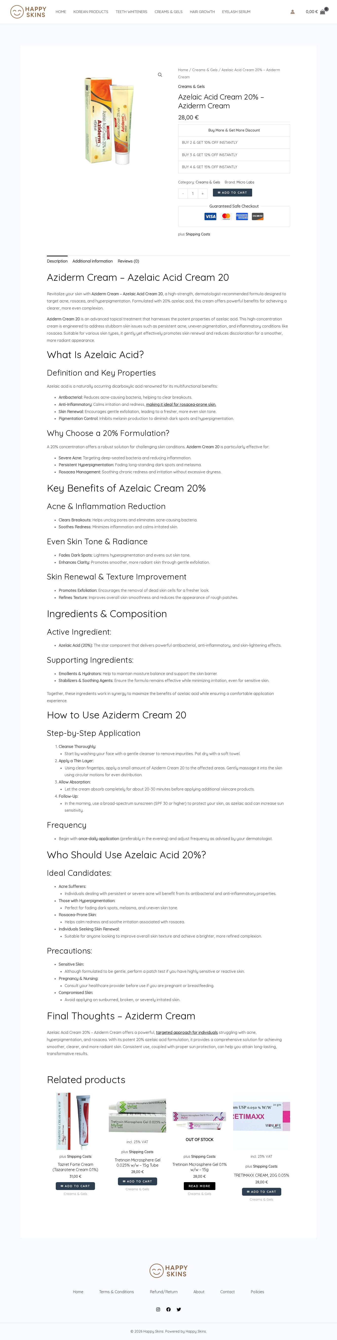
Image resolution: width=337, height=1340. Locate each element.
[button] (160, 74)
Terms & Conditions (116, 1291)
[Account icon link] (292, 12)
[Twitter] (179, 1309)
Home (61, 11)
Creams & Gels (169, 11)
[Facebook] (168, 1309)
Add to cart (234, 192)
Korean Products (91, 11)
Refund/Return (164, 1291)
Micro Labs (245, 182)
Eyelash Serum (236, 11)
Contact (227, 1291)
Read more (199, 1186)
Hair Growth (202, 11)
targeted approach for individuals (187, 1032)
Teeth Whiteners (131, 11)
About (199, 1291)
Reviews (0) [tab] (128, 261)
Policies (257, 1291)
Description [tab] (57, 261)
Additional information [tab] (93, 261)
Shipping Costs (198, 234)
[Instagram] (158, 1309)
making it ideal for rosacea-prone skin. (181, 404)
